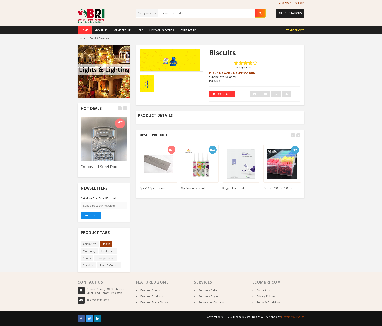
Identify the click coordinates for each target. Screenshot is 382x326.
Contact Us (188, 30)
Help (140, 30)
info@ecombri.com (98, 299)
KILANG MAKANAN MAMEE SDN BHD (232, 73)
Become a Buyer (208, 296)
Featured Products (151, 296)
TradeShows (295, 30)
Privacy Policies (266, 296)
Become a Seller (208, 290)
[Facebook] (81, 318)
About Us (101, 30)
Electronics (107, 251)
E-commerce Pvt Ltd (292, 317)
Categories (145, 13)
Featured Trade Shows (154, 302)
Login (301, 3)
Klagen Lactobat (233, 188)
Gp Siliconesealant (193, 188)
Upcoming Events (161, 30)
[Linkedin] (97, 318)
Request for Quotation (212, 302)
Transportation (105, 258)
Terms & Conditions (268, 302)
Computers (89, 244)
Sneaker (88, 265)
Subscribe (90, 215)
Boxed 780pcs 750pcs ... (279, 188)
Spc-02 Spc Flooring (153, 188)
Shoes (87, 258)
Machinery (89, 251)
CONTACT (224, 94)
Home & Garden (109, 265)
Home (84, 30)
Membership (122, 30)
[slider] (88, 172)
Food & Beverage (100, 38)
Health (106, 244)
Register (286, 3)
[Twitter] (89, 318)
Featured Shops (150, 290)
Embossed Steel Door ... (101, 166)
